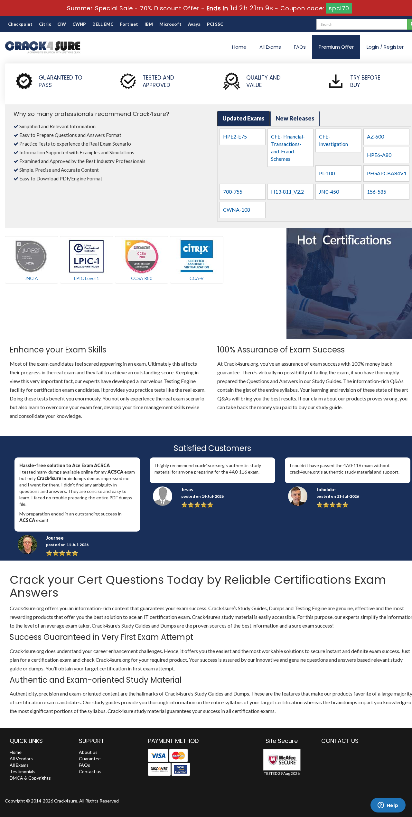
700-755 (232, 191)
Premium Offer (336, 46)
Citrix (45, 24)
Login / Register (385, 46)
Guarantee (90, 758)
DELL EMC (102, 24)
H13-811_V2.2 (287, 191)
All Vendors (21, 758)
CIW (61, 24)
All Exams (270, 46)
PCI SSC (215, 24)
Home (239, 46)
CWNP (79, 24)
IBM (149, 24)
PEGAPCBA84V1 (387, 173)
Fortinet (129, 24)
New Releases (295, 118)
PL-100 (327, 173)
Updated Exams (243, 118)
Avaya (194, 24)
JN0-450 (329, 191)
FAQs (300, 46)
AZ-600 (375, 136)
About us (88, 752)
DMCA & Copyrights (30, 778)
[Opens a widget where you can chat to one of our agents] (388, 806)
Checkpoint (20, 24)
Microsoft (170, 24)
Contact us (90, 771)
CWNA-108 (236, 210)
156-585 (376, 191)
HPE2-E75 (235, 136)
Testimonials (22, 771)
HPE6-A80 (379, 155)
